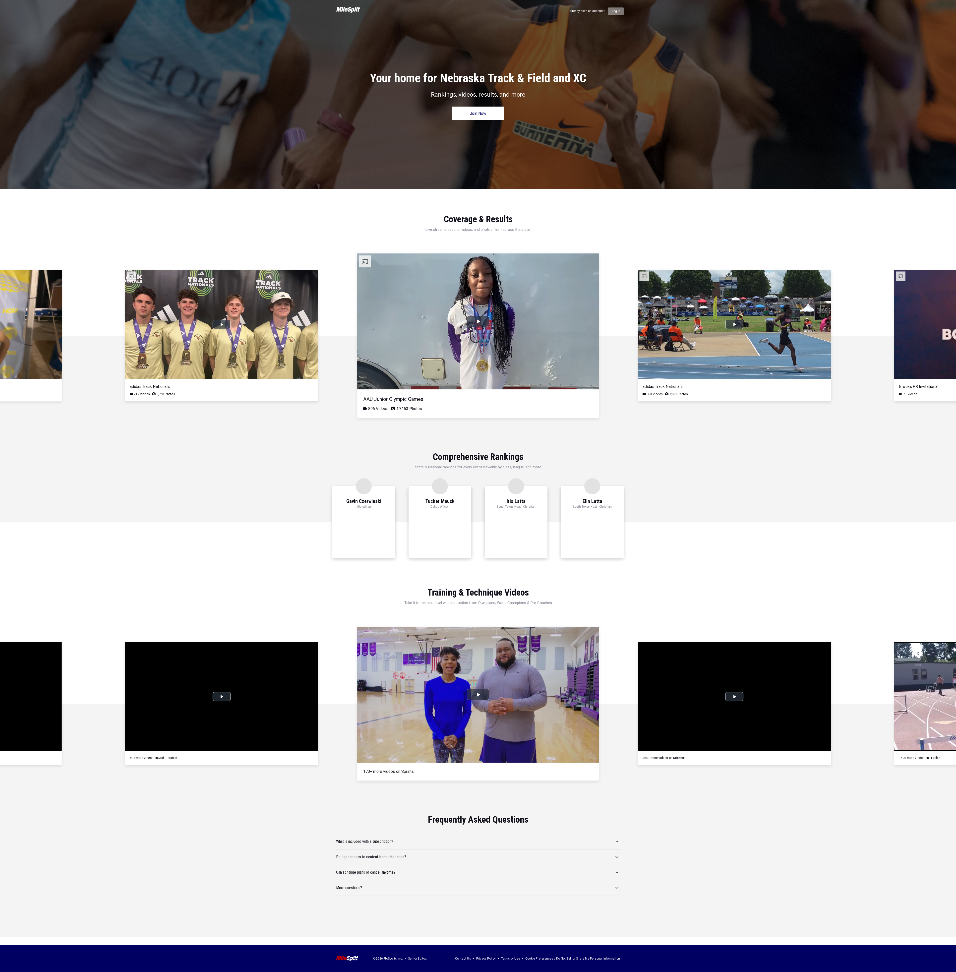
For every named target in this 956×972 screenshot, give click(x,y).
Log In (616, 11)
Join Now (478, 113)
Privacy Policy (486, 958)
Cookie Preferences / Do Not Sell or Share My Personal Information (572, 958)
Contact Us (463, 958)
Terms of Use (510, 958)
